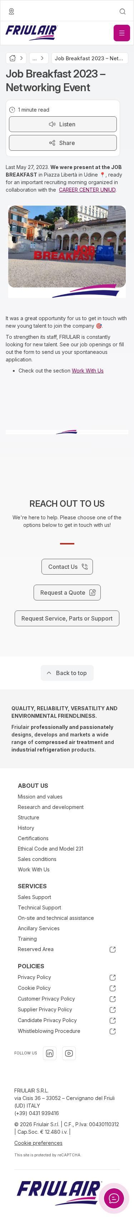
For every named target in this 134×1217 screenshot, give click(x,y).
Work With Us (88, 371)
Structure (28, 817)
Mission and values (40, 797)
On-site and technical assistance (56, 918)
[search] (122, 11)
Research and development (51, 807)
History (26, 828)
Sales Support (34, 897)
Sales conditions (37, 859)
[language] (11, 11)
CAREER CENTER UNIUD (87, 190)
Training (27, 939)
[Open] (122, 33)
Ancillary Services (39, 928)
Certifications (33, 838)
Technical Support (39, 907)
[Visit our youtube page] (69, 1053)
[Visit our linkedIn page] (49, 1053)
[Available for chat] (114, 1198)
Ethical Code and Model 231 (50, 849)
